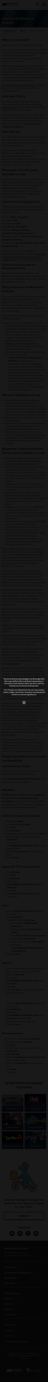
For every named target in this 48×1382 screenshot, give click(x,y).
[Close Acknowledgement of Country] (24, 702)
